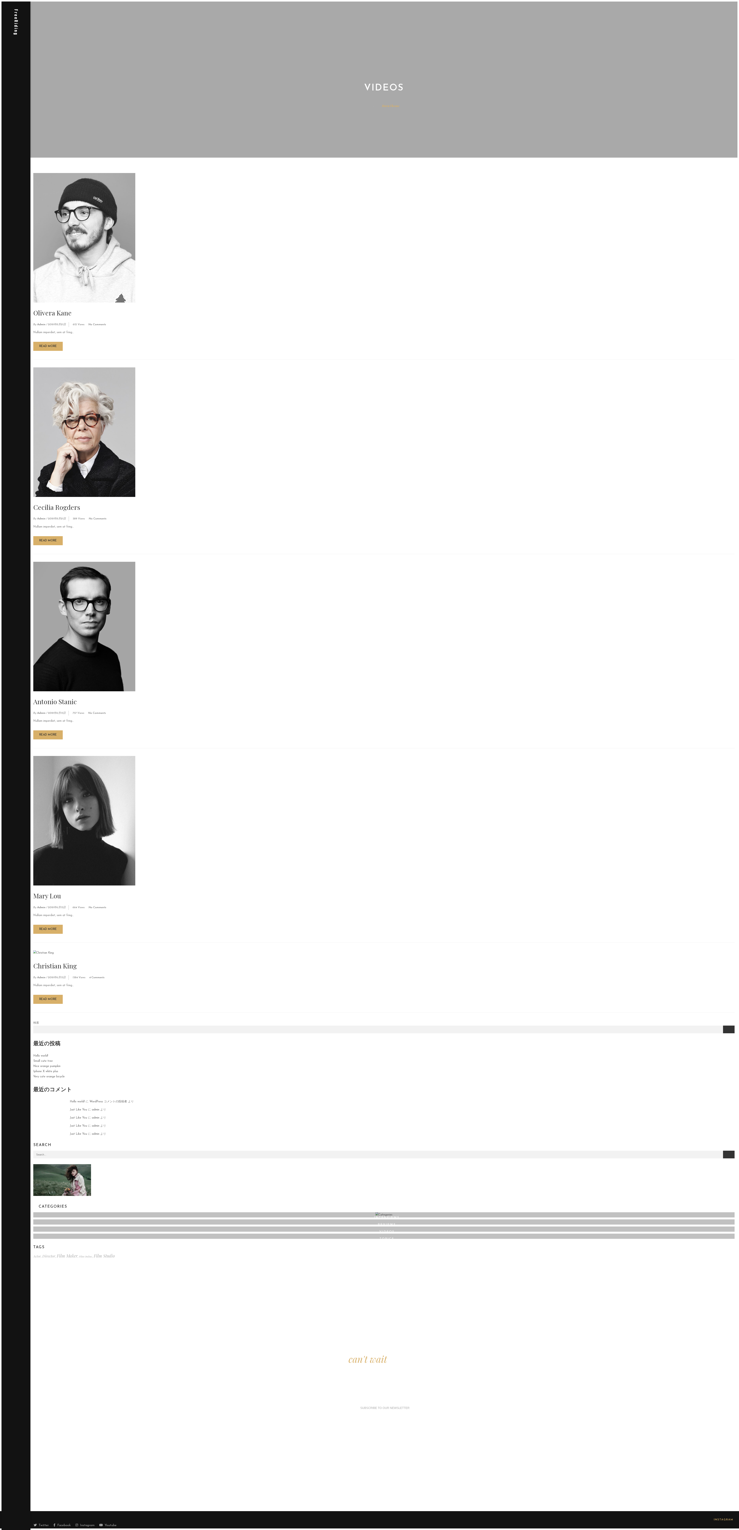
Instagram (87, 1525)
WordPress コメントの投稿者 (108, 1101)
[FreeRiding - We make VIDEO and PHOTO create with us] (16, 24)
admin (41, 324)
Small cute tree (43, 1061)
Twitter (44, 1525)
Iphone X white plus (45, 1071)
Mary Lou (47, 895)
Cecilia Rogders (56, 507)
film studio (104, 1256)
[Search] (729, 1154)
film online (85, 1256)
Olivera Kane (52, 312)
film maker (67, 1256)
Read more (48, 346)
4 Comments (96, 977)
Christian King (55, 965)
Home (372, 106)
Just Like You (78, 1109)
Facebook (64, 1525)
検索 (36, 1023)
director (48, 1256)
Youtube (110, 1525)
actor (37, 1256)
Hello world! (40, 1055)
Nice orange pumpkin (46, 1066)
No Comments (97, 324)
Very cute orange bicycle (49, 1076)
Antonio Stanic (55, 701)
